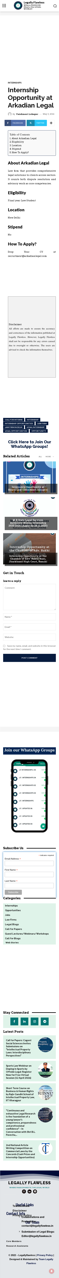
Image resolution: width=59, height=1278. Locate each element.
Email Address (13, 858)
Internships (15, 83)
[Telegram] (44, 1021)
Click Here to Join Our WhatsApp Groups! (29, 444)
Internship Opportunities (19, 423)
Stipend (16, 148)
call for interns (13, 420)
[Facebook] (14, 1021)
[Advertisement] (29, 46)
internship (33, 420)
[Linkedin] (24, 1021)
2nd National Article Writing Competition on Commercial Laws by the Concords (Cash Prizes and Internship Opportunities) (20, 1151)
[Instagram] (34, 1021)
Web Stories (11, 942)
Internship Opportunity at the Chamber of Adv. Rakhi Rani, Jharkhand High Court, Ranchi (28, 558)
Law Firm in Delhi (13, 427)
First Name (11, 869)
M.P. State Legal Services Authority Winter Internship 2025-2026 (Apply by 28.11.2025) (28, 522)
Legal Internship (36, 427)
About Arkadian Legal (24, 138)
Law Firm (42, 423)
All (40, 456)
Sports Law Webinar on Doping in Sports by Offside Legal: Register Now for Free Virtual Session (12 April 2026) (19, 1071)
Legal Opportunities (16, 431)
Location (17, 145)
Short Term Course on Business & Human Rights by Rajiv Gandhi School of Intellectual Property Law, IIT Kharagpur (20, 1094)
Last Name (11, 880)
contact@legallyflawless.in (37, 1225)
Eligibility (18, 141)
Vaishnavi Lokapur (27, 114)
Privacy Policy (45, 1255)
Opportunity (38, 431)
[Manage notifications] (51, 1271)
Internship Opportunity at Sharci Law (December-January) (28, 488)
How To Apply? (20, 152)
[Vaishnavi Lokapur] (10, 114)
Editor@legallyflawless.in (37, 1236)
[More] (51, 123)
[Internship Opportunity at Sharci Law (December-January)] (29, 477)
